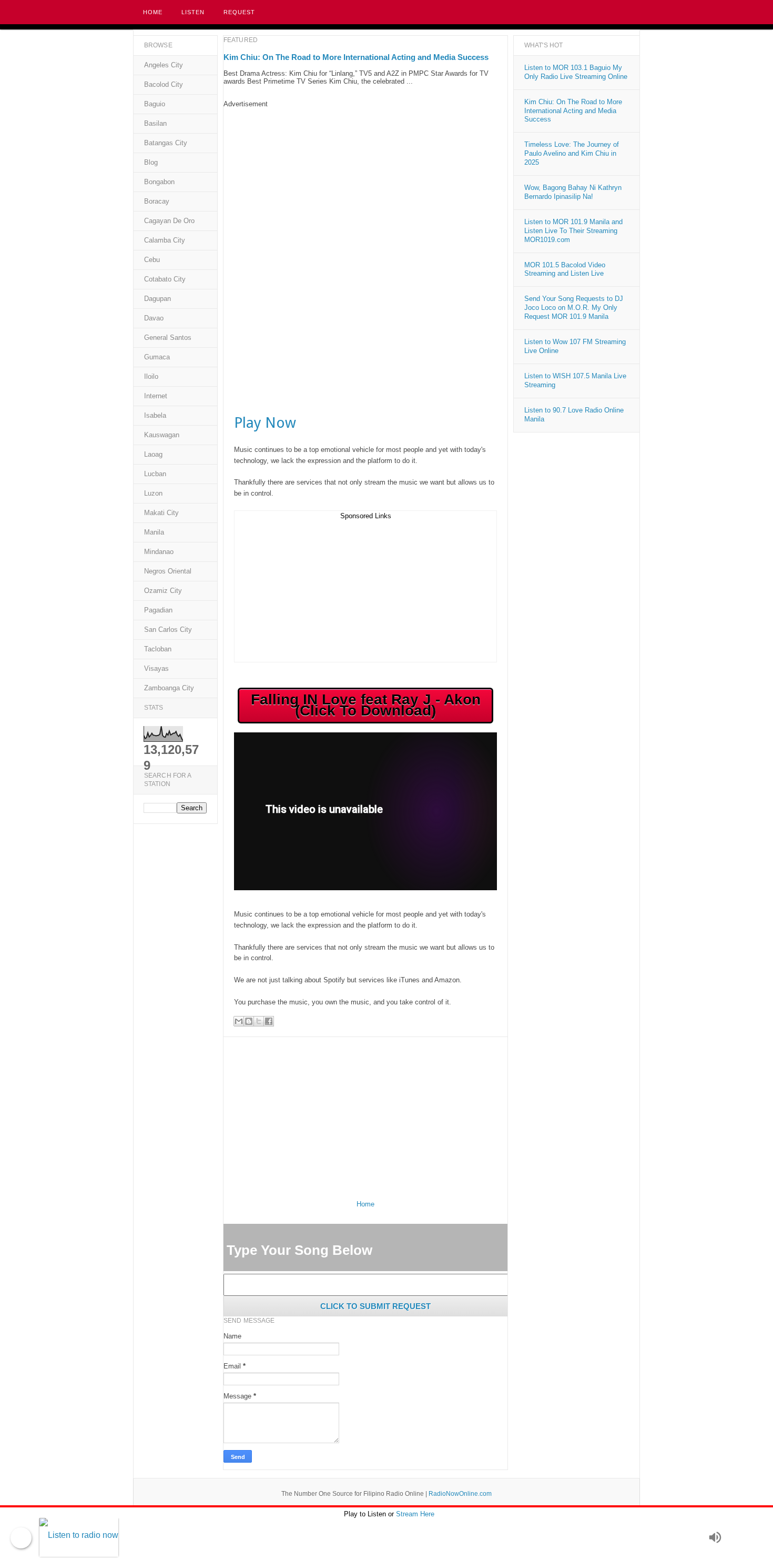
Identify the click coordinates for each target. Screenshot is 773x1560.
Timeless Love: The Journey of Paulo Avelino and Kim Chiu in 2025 (571, 153)
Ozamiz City (163, 591)
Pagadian (158, 610)
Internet (155, 396)
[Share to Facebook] (268, 1021)
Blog (151, 162)
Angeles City (163, 65)
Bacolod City (163, 84)
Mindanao (159, 552)
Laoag (153, 454)
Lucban (155, 474)
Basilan (155, 123)
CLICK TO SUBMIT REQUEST (375, 1306)
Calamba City (164, 240)
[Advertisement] (365, 181)
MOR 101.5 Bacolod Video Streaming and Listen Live (564, 269)
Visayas (156, 668)
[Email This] (238, 1021)
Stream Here (415, 1514)
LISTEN (193, 12)
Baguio (154, 104)
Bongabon (159, 182)
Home (152, 12)
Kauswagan (161, 435)
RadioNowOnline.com (460, 1493)
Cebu (152, 260)
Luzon (153, 493)
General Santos (167, 337)
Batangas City (165, 143)
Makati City (161, 513)
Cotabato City (165, 279)
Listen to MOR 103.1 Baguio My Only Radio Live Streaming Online (575, 72)
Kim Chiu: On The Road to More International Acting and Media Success (356, 57)
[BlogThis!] (248, 1021)
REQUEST (239, 12)
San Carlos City (168, 629)
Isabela (155, 415)
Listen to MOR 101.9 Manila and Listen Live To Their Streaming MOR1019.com (573, 231)
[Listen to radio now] (371, 1538)
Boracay (156, 201)
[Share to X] (258, 1021)
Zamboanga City (169, 688)
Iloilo (151, 376)
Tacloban (157, 649)
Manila (154, 532)
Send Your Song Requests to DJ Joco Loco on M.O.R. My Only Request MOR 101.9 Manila (573, 307)
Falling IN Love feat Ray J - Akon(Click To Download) (366, 705)
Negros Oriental (167, 571)
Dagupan (157, 299)
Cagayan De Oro (169, 221)
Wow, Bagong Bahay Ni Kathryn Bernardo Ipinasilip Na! (573, 192)
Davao (154, 318)
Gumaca (157, 357)
